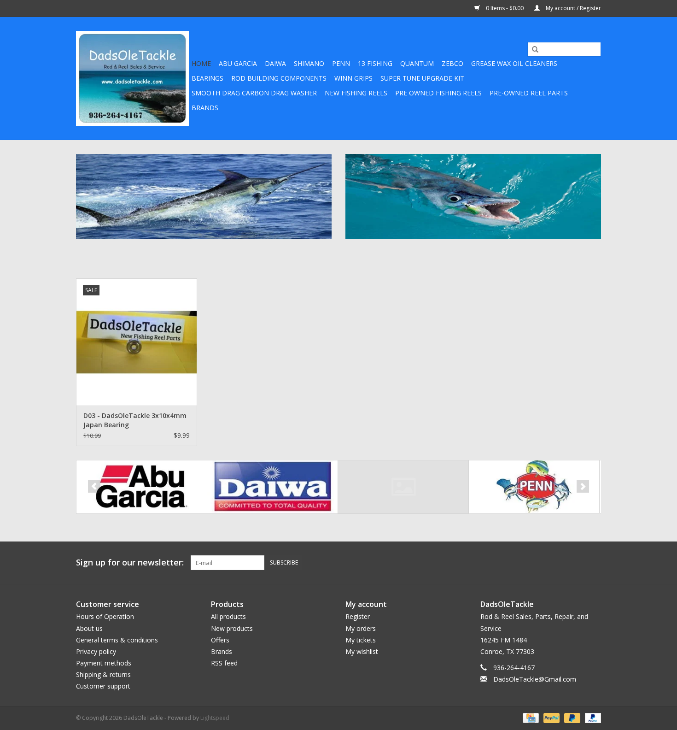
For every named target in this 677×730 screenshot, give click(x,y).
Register (357, 616)
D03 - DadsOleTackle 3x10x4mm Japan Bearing (135, 420)
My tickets (360, 640)
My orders (360, 628)
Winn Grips (353, 78)
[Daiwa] (272, 486)
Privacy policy (96, 651)
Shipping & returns (103, 674)
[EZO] (403, 486)
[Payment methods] (529, 717)
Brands (205, 107)
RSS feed (224, 663)
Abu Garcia (238, 63)
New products (232, 628)
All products (228, 616)
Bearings (207, 78)
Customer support (103, 686)
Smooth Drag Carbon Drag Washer (254, 92)
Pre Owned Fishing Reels (438, 92)
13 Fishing (375, 63)
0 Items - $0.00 (504, 8)
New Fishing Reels (356, 92)
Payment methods (103, 663)
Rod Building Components (279, 78)
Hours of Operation (105, 616)
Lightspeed (214, 718)
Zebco (452, 63)
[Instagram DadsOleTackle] (593, 562)
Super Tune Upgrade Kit (422, 78)
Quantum (417, 63)
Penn (341, 63)
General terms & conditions (117, 640)
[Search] (532, 50)
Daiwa (275, 63)
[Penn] (534, 486)
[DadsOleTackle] (132, 78)
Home (201, 63)
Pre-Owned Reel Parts (529, 92)
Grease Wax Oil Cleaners (514, 63)
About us (89, 628)
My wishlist (361, 651)
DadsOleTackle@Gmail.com (534, 679)
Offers (220, 640)
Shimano (309, 63)
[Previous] (94, 486)
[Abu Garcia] (141, 486)
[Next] (583, 486)
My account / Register (572, 8)
